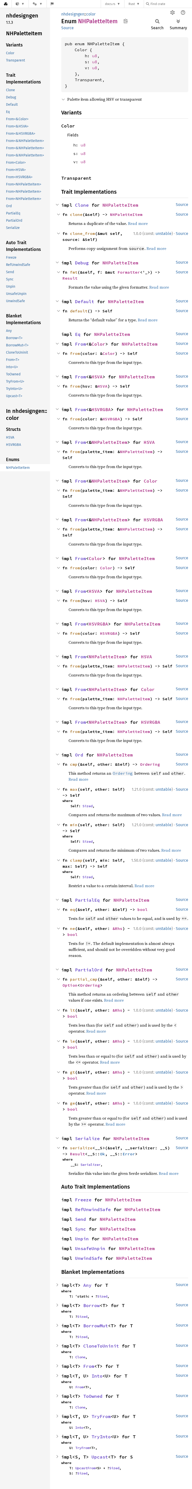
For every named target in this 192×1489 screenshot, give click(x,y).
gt (72, 1072)
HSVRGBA (101, 409)
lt (72, 1010)
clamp (76, 860)
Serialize (87, 1138)
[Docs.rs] (6, 4)
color (91, 14)
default (79, 310)
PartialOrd (88, 970)
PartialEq (87, 900)
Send (80, 1219)
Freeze (83, 1200)
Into (97, 1376)
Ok (102, 1153)
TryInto (101, 1437)
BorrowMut (95, 1326)
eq (72, 909)
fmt (74, 272)
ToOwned (92, 1396)
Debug (82, 263)
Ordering (150, 764)
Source (67, 27)
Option (70, 985)
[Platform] (37, 4)
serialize (81, 1147)
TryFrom (101, 1416)
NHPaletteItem (120, 205)
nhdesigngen (72, 14)
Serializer (90, 1164)
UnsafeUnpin (90, 1248)
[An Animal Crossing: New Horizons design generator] (20, 4)
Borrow (91, 1305)
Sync (80, 1229)
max (74, 789)
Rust (131, 4)
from (75, 353)
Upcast (100, 1457)
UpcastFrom (85, 1468)
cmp (74, 764)
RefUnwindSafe (93, 1209)
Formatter (129, 272)
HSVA (97, 377)
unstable (164, 233)
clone (76, 214)
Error (128, 1153)
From (80, 344)
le (72, 1041)
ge (72, 1103)
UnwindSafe (88, 1258)
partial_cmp (84, 979)
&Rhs (117, 928)
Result (70, 278)
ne (72, 928)
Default (84, 301)
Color (98, 344)
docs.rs (110, 4)
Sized (87, 806)
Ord (79, 755)
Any (87, 1285)
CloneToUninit (101, 1346)
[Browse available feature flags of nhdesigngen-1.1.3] (52, 4)
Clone (82, 205)
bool (143, 909)
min (74, 824)
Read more (138, 223)
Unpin (82, 1239)
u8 (94, 55)
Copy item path (126, 21)
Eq (77, 334)
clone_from (82, 233)
